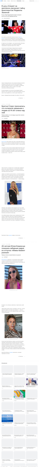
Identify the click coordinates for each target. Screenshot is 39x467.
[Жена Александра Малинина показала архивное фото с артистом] (19, 445)
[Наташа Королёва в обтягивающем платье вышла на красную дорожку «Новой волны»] (19, 457)
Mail (1, 466)
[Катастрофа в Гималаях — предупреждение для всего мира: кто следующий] (7, 395)
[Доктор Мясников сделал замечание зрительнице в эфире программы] (31, 432)
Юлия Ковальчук (4, 259)
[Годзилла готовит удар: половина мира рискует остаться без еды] (7, 420)
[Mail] (1, 1)
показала (11, 352)
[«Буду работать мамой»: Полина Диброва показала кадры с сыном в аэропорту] (19, 383)
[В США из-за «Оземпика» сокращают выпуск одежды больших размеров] (7, 457)
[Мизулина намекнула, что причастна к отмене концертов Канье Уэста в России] (7, 383)
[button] (13, 27)
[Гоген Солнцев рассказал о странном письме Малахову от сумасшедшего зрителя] (7, 408)
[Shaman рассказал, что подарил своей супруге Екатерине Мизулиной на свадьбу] (31, 457)
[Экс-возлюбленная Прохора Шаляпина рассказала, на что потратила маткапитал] (7, 432)
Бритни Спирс (4, 141)
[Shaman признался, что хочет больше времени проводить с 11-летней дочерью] (31, 383)
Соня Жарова (6, 118)
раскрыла (10, 235)
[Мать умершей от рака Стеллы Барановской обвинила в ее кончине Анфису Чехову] (19, 432)
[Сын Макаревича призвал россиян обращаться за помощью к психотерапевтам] (19, 408)
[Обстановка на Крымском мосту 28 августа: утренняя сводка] (31, 371)
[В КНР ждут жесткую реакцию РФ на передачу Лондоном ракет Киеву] (19, 420)
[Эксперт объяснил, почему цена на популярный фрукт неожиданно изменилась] (19, 395)
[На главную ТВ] (2, 1)
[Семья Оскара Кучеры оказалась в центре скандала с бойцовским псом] (7, 371)
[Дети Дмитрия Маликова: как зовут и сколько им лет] (31, 445)
